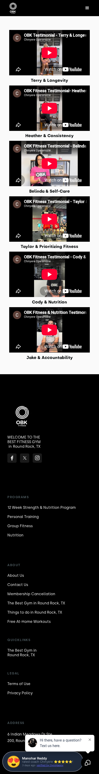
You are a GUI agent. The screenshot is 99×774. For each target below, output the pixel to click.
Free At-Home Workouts (29, 621)
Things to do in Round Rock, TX (34, 612)
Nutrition (15, 535)
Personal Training (23, 517)
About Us (15, 575)
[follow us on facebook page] (12, 458)
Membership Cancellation (31, 594)
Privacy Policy (20, 693)
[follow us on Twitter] (24, 458)
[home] (20, 8)
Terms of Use (18, 684)
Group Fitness (20, 526)
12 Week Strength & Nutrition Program (41, 507)
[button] (87, 8)
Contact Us (17, 585)
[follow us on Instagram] (37, 458)
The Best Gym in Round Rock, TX (36, 603)
